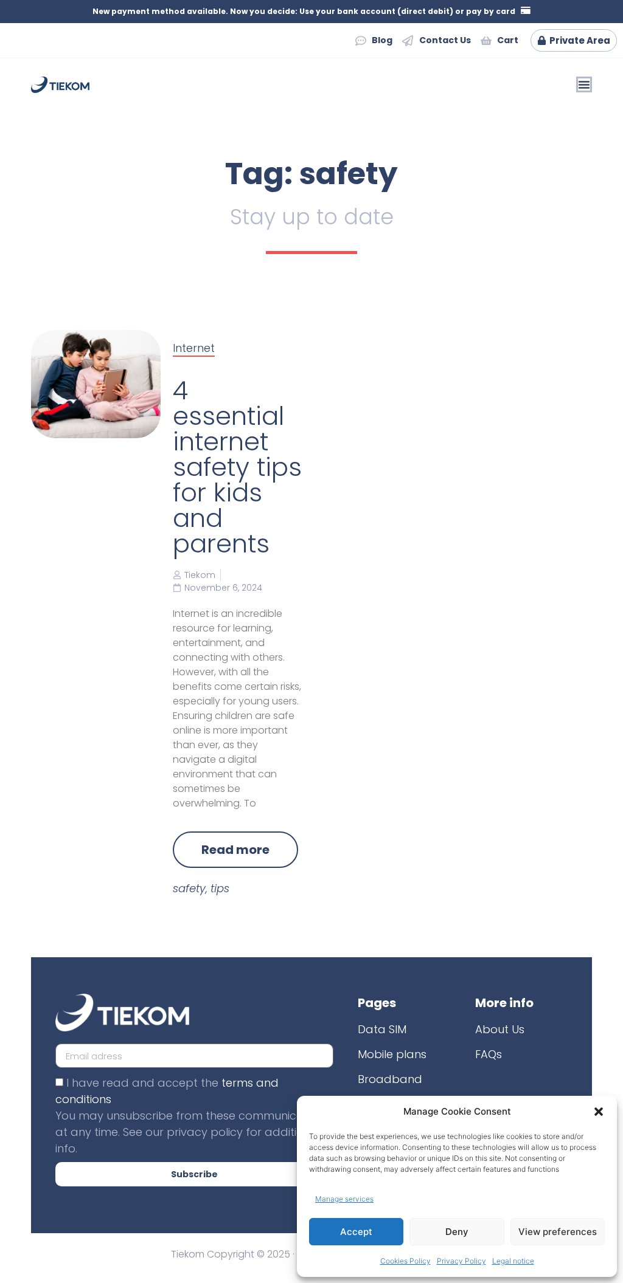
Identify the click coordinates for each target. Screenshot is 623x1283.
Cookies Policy (405, 1260)
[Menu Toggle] (584, 84)
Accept (356, 1231)
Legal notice (513, 1260)
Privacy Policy (461, 1260)
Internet (194, 348)
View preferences (557, 1231)
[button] (599, 1112)
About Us (499, 1029)
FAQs (488, 1054)
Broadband (390, 1079)
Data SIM (382, 1029)
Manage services (344, 1198)
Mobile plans (392, 1054)
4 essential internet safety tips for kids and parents (237, 467)
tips (220, 888)
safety (189, 888)
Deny (456, 1231)
